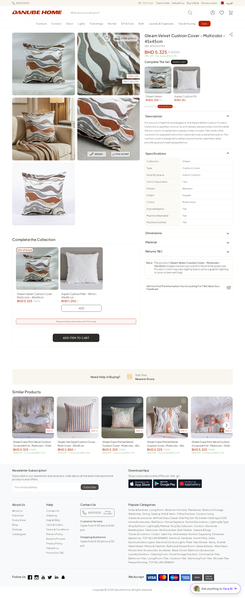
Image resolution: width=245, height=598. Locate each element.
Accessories (150, 550)
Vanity (212, 542)
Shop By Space (155, 174)
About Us (17, 510)
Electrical (174, 538)
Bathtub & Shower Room (181, 546)
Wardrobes (134, 513)
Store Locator (209, 3)
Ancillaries (165, 550)
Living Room (156, 509)
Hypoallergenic (155, 208)
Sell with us (178, 3)
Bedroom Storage (212, 509)
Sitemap (17, 529)
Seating (155, 513)
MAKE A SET (179, 62)
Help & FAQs (53, 520)
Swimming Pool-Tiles (200, 558)
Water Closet (179, 550)
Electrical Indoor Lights (141, 542)
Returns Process (55, 538)
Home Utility (200, 538)
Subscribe (89, 487)
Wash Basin (221, 546)
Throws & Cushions (139, 534)
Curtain (155, 534)
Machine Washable (157, 215)
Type (149, 168)
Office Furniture (186, 513)
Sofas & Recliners (138, 509)
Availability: (158, 106)
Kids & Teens (168, 513)
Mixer (189, 542)
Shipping (51, 515)
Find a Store (19, 520)
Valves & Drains (204, 546)
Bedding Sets (136, 530)
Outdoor (199, 526)
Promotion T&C (55, 552)
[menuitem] (41, 24)
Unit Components (157, 181)
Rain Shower (200, 542)
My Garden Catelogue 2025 (211, 518)
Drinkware (218, 534)
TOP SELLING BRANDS (155, 538)
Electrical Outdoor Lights (170, 542)
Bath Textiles (184, 530)
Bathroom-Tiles (137, 558)
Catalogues (19, 534)
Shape (150, 195)
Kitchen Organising (200, 534)
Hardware (186, 538)
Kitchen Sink (135, 550)
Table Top (166, 534)
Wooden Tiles (221, 558)
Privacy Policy (54, 543)
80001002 (22, 3)
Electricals (211, 526)
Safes (212, 538)
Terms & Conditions (57, 529)
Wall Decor (157, 521)
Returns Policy (54, 534)
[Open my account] (213, 13)
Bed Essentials (167, 530)
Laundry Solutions (138, 554)
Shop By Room (137, 526)
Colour (150, 202)
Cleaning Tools (159, 554)
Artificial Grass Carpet (165, 518)
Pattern (151, 188)
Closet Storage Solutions (183, 554)
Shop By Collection (182, 526)
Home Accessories (139, 521)
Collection (153, 161)
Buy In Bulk (193, 3)
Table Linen (151, 530)
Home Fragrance (174, 521)
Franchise (17, 515)
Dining (146, 513)
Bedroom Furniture (176, 509)
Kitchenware (180, 534)
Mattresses (194, 509)
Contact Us (52, 510)
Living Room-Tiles (158, 558)
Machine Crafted (156, 222)
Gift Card (148, 3)
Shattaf (221, 542)
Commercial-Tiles (209, 554)
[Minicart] (230, 13)
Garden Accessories (140, 518)
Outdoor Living (205, 513)
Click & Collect (54, 524)
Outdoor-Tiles (178, 558)
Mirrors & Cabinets (154, 546)
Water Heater (135, 546)
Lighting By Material (158, 526)
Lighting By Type (219, 521)
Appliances (135, 538)
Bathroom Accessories (201, 550)
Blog (15, 524)
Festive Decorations (197, 521)
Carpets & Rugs (202, 530)
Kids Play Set (186, 518)
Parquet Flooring (138, 562)
